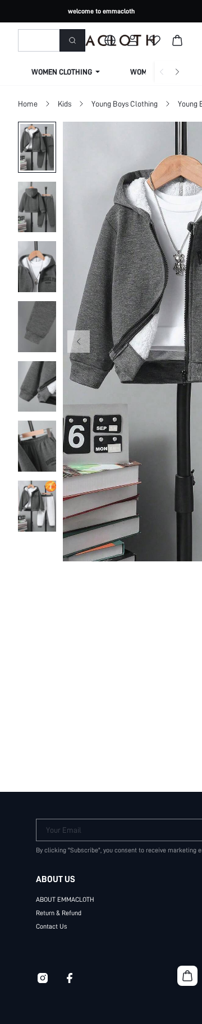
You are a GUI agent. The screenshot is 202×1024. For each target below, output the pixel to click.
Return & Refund (58, 913)
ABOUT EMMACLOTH (65, 899)
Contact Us (51, 926)
